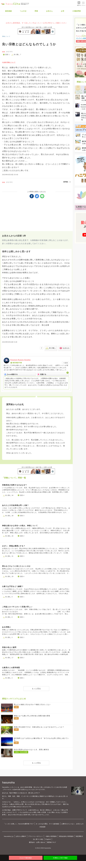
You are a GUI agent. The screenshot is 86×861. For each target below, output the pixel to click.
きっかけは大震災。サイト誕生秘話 (47, 824)
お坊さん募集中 (21, 836)
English (48, 839)
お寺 (62, 11)
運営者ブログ (51, 842)
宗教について (6, 36)
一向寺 (65, 363)
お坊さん (49, 11)
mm (3, 51)
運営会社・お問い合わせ (37, 842)
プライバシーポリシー (35, 836)
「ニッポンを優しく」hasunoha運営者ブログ (19, 824)
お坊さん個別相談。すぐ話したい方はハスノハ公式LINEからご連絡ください (36, 23)
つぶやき (23, 11)
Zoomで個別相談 (26, 858)
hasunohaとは (9, 836)
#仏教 (4, 62)
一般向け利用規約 (51, 836)
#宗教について (11, 62)
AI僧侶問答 (76, 11)
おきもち (66, 348)
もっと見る (36, 688)
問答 (36, 11)
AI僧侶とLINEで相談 (60, 858)
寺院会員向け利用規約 (66, 836)
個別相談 (8, 11)
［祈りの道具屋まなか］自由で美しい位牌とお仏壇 (36, 27)
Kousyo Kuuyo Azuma (20, 360)
